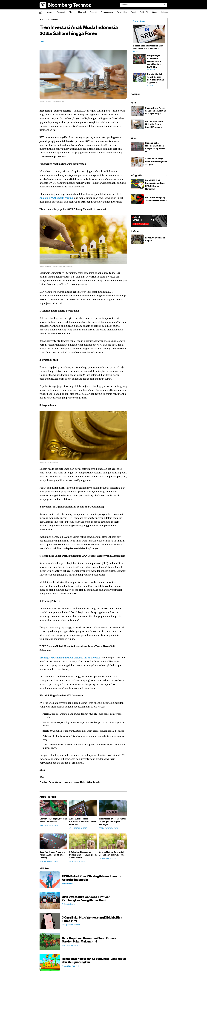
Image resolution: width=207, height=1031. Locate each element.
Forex (51, 782)
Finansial (93, 12)
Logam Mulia (79, 782)
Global (71, 12)
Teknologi (61, 12)
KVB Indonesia (93, 782)
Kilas (42, 42)
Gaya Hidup (122, 12)
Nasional (82, 12)
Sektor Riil (144, 12)
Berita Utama (139, 21)
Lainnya (164, 12)
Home (42, 19)
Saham (58, 782)
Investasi (67, 782)
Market (50, 12)
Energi (133, 12)
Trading (43, 782)
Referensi (53, 19)
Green (154, 12)
